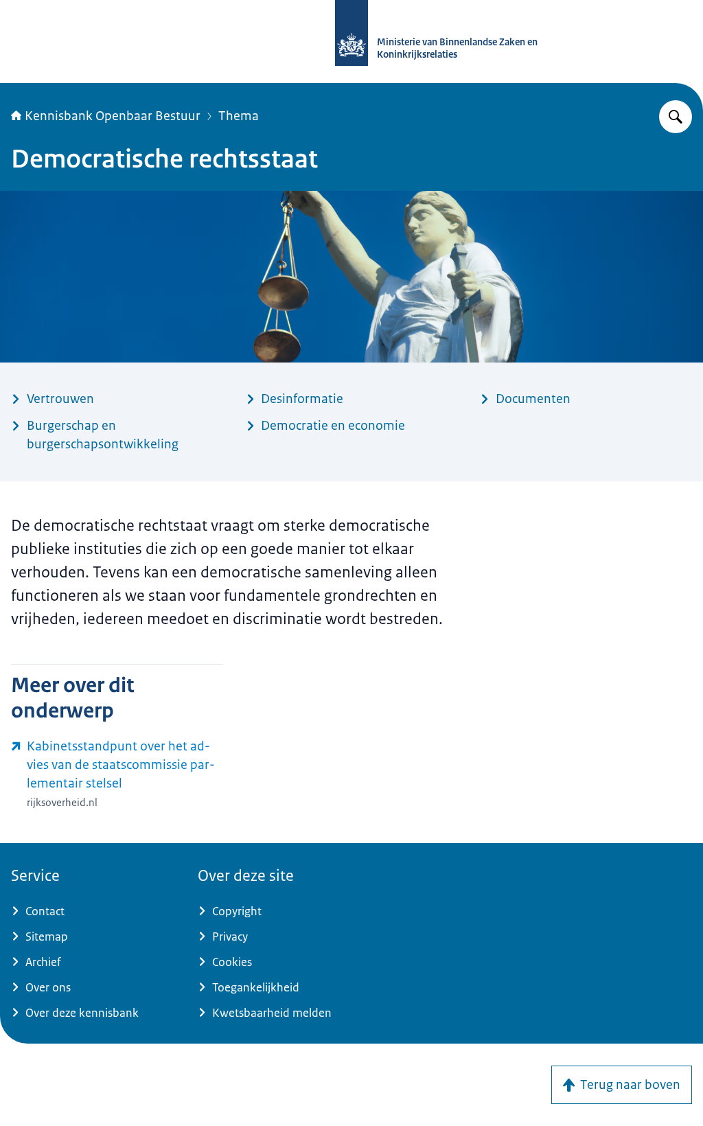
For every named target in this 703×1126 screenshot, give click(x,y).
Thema (238, 116)
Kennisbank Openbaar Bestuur (112, 116)
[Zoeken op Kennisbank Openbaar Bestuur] (675, 116)
